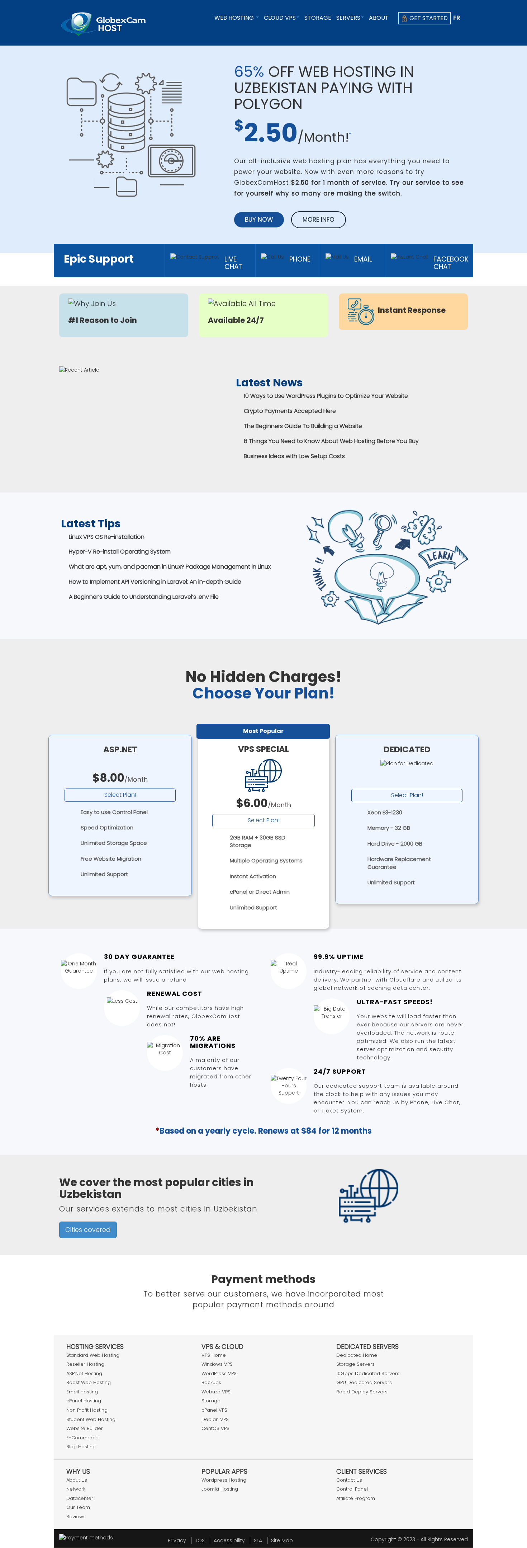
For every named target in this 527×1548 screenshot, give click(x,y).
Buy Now (259, 219)
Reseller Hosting (85, 1364)
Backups (211, 1382)
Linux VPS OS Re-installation (106, 537)
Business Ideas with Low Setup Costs (294, 456)
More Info (318, 219)
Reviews (76, 1516)
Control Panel (352, 1489)
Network (75, 1489)
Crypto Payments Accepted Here (290, 411)
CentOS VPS (215, 1428)
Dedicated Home (356, 1355)
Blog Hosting (81, 1446)
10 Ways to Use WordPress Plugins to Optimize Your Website (326, 396)
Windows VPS (217, 1364)
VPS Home (213, 1355)
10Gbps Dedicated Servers (367, 1373)
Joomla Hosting (219, 1489)
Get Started (428, 18)
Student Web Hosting (90, 1419)
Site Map (282, 1540)
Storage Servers (355, 1364)
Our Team (78, 1507)
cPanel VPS (214, 1410)
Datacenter (79, 1498)
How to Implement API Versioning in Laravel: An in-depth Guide (155, 582)
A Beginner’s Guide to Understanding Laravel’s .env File (144, 597)
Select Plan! (120, 795)
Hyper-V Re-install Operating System (120, 551)
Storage (317, 18)
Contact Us (349, 1480)
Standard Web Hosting (92, 1355)
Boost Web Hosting (88, 1382)
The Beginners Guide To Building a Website (303, 426)
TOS (200, 1540)
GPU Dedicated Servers (364, 1382)
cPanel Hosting (83, 1400)
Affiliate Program (355, 1498)
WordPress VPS (219, 1373)
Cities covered (88, 1229)
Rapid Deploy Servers (362, 1391)
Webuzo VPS (216, 1391)
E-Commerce (82, 1437)
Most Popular (263, 731)
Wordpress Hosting (223, 1480)
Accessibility (229, 1540)
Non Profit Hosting (87, 1410)
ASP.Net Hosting (84, 1373)
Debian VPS (215, 1419)
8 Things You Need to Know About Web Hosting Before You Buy (331, 441)
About (379, 18)
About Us (76, 1480)
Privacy (177, 1540)
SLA (258, 1540)
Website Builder (84, 1428)
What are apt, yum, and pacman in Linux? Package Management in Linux (170, 567)
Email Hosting (82, 1391)
